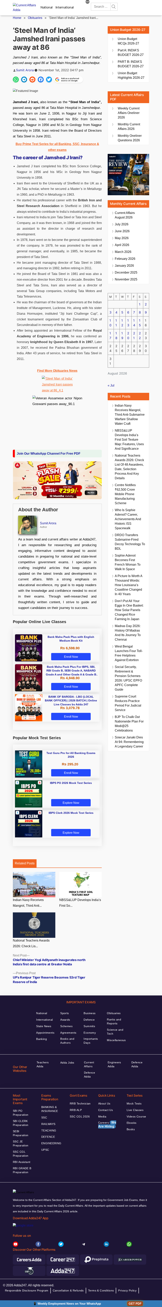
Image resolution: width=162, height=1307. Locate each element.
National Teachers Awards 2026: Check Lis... (31, 943)
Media (102, 1116)
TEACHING (48, 1130)
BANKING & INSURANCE (49, 1109)
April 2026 (122, 245)
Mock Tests (134, 1103)
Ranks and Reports (114, 1021)
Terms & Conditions (101, 1290)
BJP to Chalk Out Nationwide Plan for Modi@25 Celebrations (129, 723)
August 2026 (125, 215)
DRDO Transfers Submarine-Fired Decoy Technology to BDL (130, 541)
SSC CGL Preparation (20, 1153)
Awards (65, 1019)
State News (43, 1026)
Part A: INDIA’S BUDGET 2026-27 (131, 52)
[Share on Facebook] (41, 79)
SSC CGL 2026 (80, 1116)
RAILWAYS (48, 1124)
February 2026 (125, 258)
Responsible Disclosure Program (26, 1290)
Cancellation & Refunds (68, 1290)
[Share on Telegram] (24, 79)
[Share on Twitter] (49, 79)
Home (17, 17)
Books (131, 1129)
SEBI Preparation (20, 1133)
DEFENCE (48, 1136)
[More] (87, 2)
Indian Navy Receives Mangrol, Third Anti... (28, 902)
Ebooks (132, 1122)
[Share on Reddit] (32, 79)
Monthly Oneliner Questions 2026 (130, 138)
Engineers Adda (114, 1064)
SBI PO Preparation (20, 1112)
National (46, 7)
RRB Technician (80, 1103)
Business (89, 1013)
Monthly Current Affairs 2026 (129, 126)
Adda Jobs (67, 1062)
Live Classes (135, 1110)
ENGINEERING (51, 1143)
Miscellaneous (116, 1040)
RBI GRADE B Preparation (22, 1170)
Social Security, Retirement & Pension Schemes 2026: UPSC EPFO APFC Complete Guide (128, 678)
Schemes (66, 1026)
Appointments (45, 1032)
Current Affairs (89, 1064)
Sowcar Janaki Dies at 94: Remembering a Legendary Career (129, 742)
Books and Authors (67, 1040)
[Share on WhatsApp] (16, 79)
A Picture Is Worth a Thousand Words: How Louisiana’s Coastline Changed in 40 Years (128, 585)
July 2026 (121, 224)
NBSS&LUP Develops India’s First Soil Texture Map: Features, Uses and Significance (129, 439)
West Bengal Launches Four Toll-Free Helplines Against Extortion (129, 653)
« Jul (111, 385)
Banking (41, 1039)
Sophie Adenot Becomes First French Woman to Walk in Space (127, 562)
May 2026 (122, 238)
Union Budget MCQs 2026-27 (128, 41)
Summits (89, 1026)
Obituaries (35, 17)
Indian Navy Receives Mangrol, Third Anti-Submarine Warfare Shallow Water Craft (130, 414)
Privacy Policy (127, 1290)
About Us (104, 1103)
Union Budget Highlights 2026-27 (131, 75)
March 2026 (123, 251)
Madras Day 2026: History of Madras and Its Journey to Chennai (128, 632)
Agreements (68, 1032)
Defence (89, 1019)
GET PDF (135, 1303)
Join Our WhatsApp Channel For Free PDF (48, 453)
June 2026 (122, 231)
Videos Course (136, 1116)
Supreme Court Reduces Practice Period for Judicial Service (128, 703)
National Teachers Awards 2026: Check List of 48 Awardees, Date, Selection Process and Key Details (129, 467)
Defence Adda (89, 1074)
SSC (44, 1117)
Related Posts (25, 863)
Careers (107, 1124)
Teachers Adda (43, 1064)
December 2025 (126, 272)
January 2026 (124, 265)
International (65, 7)
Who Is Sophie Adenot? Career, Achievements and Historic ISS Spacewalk (128, 519)
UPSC (45, 1149)
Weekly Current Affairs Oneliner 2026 (128, 113)
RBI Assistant (21, 1162)
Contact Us (105, 1110)
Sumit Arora (25, 70)
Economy (90, 1032)
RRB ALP (76, 1110)
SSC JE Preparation (20, 1143)
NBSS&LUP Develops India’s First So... (80, 902)
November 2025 (126, 279)
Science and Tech (115, 1031)
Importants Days (91, 1040)
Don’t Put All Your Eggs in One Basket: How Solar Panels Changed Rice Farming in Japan (129, 610)
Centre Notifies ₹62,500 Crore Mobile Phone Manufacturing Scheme (125, 494)
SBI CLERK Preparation (20, 1123)
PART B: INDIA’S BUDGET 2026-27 (131, 64)
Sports (64, 1013)
